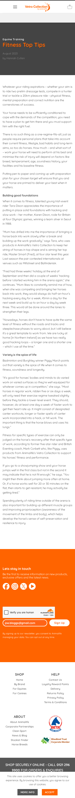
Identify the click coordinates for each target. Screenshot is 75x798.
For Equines (19, 688)
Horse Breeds (20, 744)
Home (19, 679)
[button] (15, 7)
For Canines (20, 693)
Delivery (55, 688)
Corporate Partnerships (20, 726)
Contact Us (55, 679)
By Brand (19, 684)
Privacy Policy (55, 697)
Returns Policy (55, 693)
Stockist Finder (19, 740)
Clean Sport (20, 731)
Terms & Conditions (55, 702)
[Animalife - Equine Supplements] (37, 6)
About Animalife (19, 722)
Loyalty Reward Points (55, 684)
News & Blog (19, 735)
